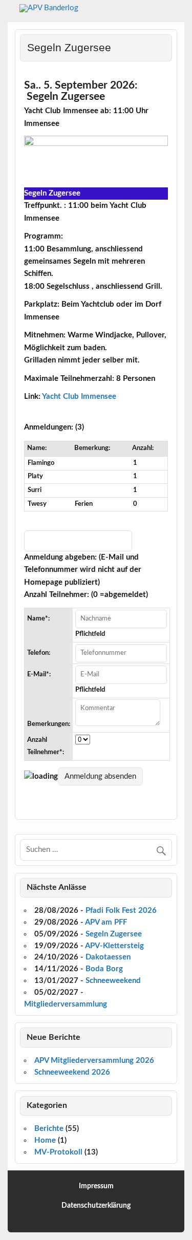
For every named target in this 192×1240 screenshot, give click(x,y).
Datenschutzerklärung (96, 1206)
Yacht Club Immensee (79, 396)
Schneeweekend (113, 981)
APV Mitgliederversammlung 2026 (94, 1060)
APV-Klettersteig (114, 946)
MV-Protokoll (58, 1152)
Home (45, 1140)
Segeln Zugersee (114, 934)
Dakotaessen (108, 957)
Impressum (96, 1186)
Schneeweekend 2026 (72, 1072)
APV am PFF (106, 922)
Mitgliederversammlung (65, 1004)
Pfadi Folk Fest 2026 (121, 910)
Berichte (48, 1128)
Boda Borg (104, 969)
